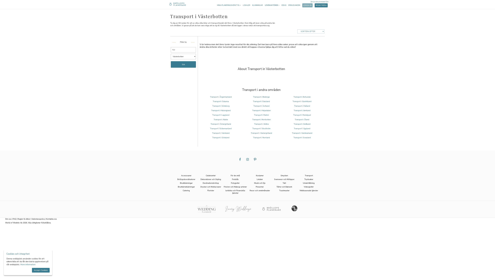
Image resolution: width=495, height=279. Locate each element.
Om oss (8, 219)
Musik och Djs (259, 183)
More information (27, 264)
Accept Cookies (41, 270)
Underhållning (309, 183)
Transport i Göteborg (220, 106)
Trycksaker (308, 179)
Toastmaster (284, 190)
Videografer (309, 187)
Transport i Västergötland (261, 133)
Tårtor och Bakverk (284, 187)
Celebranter (211, 175)
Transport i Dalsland (261, 101)
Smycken (284, 175)
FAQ (14, 219)
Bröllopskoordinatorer (186, 179)
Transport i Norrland (261, 137)
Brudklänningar (186, 183)
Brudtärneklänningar (186, 187)
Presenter (260, 187)
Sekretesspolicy (38, 219)
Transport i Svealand (302, 137)
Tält (284, 183)
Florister (210, 190)
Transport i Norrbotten (261, 119)
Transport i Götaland (220, 137)
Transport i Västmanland (302, 133)
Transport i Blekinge (261, 97)
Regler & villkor (24, 219)
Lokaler (246, 5)
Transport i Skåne (261, 124)
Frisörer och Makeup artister (235, 187)
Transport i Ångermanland (221, 97)
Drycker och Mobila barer (210, 187)
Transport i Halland (302, 106)
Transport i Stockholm (261, 128)
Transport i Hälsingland (220, 110)
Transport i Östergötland (221, 124)
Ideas (284, 5)
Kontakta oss (51, 219)
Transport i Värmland (220, 133)
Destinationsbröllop (211, 183)
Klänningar (257, 5)
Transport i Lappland (220, 115)
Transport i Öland (302, 119)
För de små (235, 175)
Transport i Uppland (302, 128)
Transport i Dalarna (221, 101)
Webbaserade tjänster (309, 190)
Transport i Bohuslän (302, 97)
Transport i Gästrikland (301, 101)
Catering (186, 190)
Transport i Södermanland (221, 128)
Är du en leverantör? (319, 2)
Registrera (321, 5)
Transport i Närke (221, 119)
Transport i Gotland (261, 106)
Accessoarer (186, 175)
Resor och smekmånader (260, 190)
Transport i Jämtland (302, 110)
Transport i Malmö (261, 115)
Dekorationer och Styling (211, 179)
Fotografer (235, 183)
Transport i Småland (302, 124)
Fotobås (235, 179)
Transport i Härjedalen (261, 110)
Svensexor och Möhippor (284, 179)
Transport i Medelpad (302, 115)
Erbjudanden (294, 5)
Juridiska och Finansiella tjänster (235, 191)
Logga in (307, 5)
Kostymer (260, 175)
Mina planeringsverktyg (228, 5)
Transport (309, 175)
